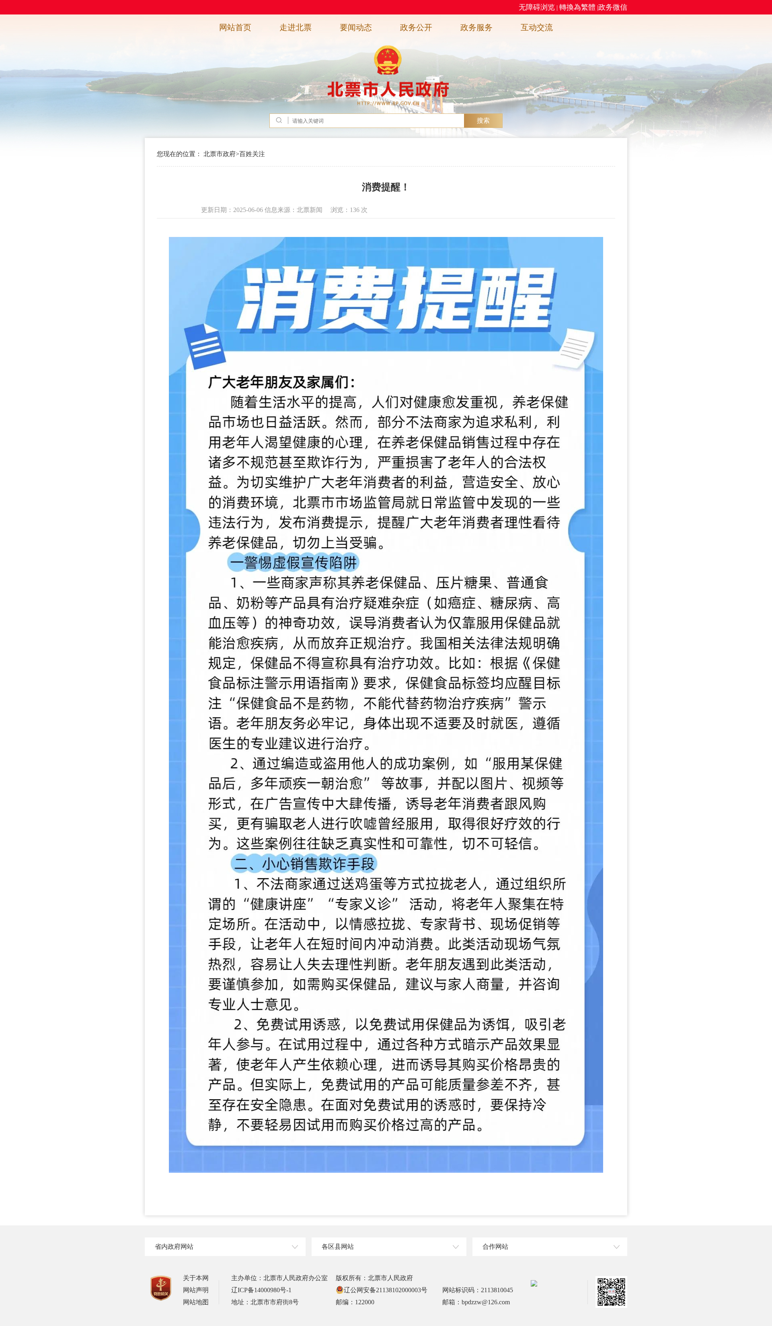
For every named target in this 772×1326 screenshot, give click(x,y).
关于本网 (196, 1278)
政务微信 (612, 7)
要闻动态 (356, 27)
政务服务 (476, 27)
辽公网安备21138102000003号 (385, 1290)
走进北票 (295, 27)
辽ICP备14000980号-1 (261, 1290)
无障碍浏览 (537, 7)
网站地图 (196, 1302)
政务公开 (416, 27)
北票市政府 (219, 153)
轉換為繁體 (577, 7)
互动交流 (537, 27)
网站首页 (235, 27)
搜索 (483, 120)
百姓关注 (252, 153)
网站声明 (196, 1290)
